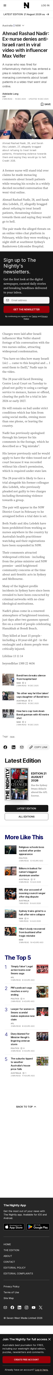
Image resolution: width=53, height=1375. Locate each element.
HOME (7, 1244)
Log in (45, 5)
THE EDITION (11, 1250)
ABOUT (8, 1256)
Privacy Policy (11, 1286)
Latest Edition (26, 808)
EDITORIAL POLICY (15, 1267)
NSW (18, 25)
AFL (12, 977)
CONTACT (9, 1261)
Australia (7, 25)
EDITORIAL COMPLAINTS (18, 1273)
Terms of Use (11, 1292)
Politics (23, 858)
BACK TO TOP (24, 1106)
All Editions (27, 816)
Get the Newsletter (26, 309)
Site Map (9, 1298)
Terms (34, 316)
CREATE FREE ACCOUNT (26, 1359)
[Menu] (5, 5)
